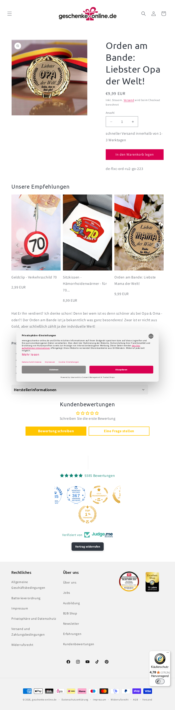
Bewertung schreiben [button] (56, 431)
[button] (10, 14)
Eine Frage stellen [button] (119, 431)
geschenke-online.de (44, 699)
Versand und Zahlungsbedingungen (28, 632)
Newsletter (71, 624)
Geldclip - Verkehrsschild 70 (34, 277)
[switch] (160, 681)
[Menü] (167, 653)
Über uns (70, 582)
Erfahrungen (72, 634)
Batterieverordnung (26, 598)
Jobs (66, 593)
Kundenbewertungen (78, 644)
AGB (135, 699)
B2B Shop (70, 613)
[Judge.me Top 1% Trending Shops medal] (87, 514)
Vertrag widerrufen (87, 546)
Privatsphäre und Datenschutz (33, 619)
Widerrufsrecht (22, 645)
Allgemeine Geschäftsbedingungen (28, 585)
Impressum (19, 608)
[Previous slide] (17, 245)
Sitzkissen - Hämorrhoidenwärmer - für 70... (85, 284)
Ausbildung (71, 603)
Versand (129, 100)
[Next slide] (157, 245)
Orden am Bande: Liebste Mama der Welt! (135, 280)
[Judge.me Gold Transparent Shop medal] (99, 495)
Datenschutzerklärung (75, 699)
